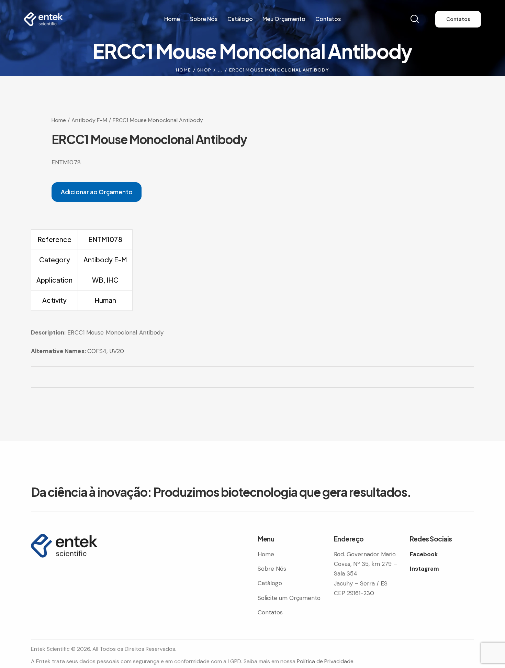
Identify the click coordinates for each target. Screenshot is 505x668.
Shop (204, 70)
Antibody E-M (89, 120)
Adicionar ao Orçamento (97, 192)
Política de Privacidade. (326, 661)
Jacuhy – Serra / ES (361, 583)
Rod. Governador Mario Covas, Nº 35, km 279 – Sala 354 (365, 563)
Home (183, 70)
